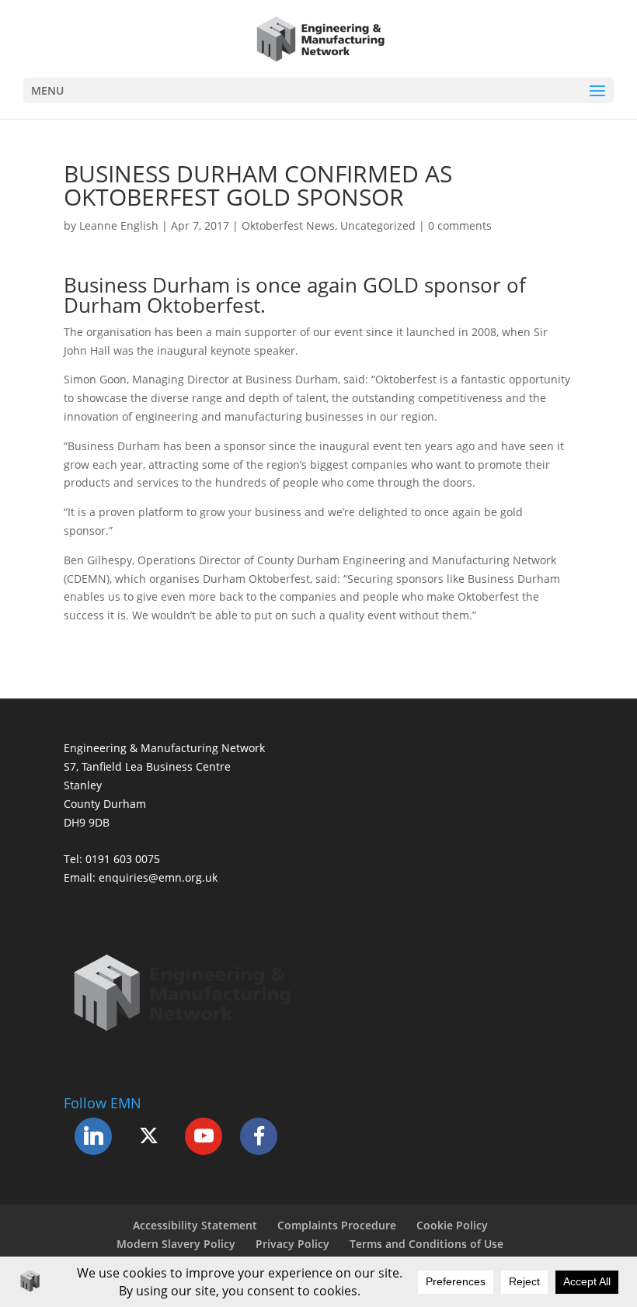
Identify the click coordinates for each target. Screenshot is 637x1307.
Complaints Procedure (336, 1225)
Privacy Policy (292, 1243)
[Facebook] (258, 1136)
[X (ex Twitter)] (148, 1136)
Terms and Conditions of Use (426, 1243)
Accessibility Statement (195, 1225)
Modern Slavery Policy (176, 1243)
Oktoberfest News (288, 225)
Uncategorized (378, 225)
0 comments (460, 225)
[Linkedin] (93, 1136)
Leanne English (118, 225)
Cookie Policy (452, 1225)
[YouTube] (203, 1136)
